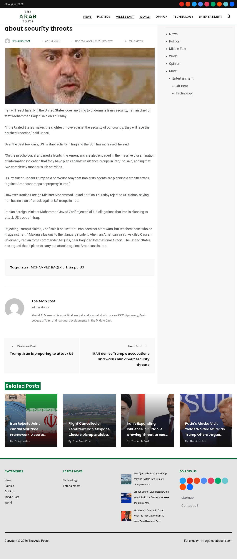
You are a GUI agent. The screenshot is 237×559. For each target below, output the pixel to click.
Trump (71, 267)
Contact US (189, 505)
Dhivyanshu (22, 441)
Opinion (162, 16)
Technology (183, 16)
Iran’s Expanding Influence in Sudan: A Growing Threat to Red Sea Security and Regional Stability (146, 434)
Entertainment (210, 16)
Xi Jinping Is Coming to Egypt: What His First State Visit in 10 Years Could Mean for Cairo (149, 516)
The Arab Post (43, 301)
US (82, 267)
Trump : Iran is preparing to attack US (41, 353)
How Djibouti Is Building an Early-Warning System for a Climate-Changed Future (150, 479)
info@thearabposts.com (216, 540)
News (87, 16)
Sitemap (187, 498)
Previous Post (27, 346)
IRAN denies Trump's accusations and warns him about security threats (120, 359)
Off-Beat (182, 86)
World (144, 16)
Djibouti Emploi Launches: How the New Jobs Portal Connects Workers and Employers (151, 497)
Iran (24, 267)
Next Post (135, 346)
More (173, 71)
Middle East (125, 16)
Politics (103, 16)
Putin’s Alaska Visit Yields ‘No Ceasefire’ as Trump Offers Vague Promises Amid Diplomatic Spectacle (205, 434)
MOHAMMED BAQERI (46, 267)
